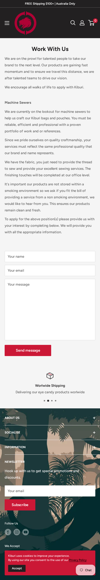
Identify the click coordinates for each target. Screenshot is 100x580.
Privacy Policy (78, 560)
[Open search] (73, 22)
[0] (91, 23)
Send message (28, 350)
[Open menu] (7, 23)
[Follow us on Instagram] (16, 532)
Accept (17, 568)
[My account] (82, 22)
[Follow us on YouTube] (25, 532)
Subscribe (20, 505)
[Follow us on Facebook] (8, 532)
